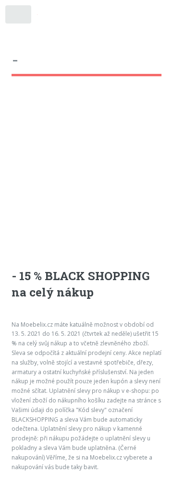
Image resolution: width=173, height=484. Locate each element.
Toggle (18, 16)
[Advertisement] (86, 181)
